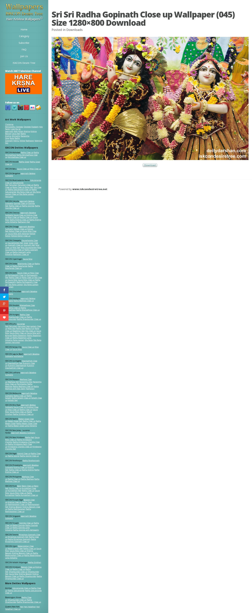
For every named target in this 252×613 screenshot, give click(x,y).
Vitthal (22, 140)
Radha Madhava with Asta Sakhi (22, 387)
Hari (21, 606)
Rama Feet (29, 187)
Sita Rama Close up (24, 192)
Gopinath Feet (29, 245)
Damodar (19, 127)
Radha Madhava (27, 479)
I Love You (14, 129)
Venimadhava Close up (17, 157)
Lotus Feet (16, 133)
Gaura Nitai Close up (26, 280)
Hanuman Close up (25, 185)
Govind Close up (23, 453)
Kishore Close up (20, 229)
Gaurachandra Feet (15, 243)
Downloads (74, 30)
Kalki (16, 131)
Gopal (26, 243)
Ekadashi (35, 127)
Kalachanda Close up (26, 263)
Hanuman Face (24, 326)
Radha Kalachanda (20, 266)
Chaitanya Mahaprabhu (10, 125)
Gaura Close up (23, 169)
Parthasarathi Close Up (17, 275)
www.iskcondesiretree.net (89, 189)
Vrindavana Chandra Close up (20, 446)
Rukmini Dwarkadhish (17, 365)
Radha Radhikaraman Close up (18, 510)
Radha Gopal (24, 162)
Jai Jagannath (13, 130)
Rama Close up (18, 187)
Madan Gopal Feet (15, 421)
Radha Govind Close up (29, 456)
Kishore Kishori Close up (20, 236)
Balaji (19, 486)
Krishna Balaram (15, 507)
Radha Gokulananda (16, 590)
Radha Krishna (28, 470)
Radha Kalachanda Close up (19, 267)
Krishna (27, 131)
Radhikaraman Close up (17, 504)
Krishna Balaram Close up (22, 553)
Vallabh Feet (13, 400)
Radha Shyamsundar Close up (29, 319)
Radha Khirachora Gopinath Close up (20, 540)
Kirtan (20, 131)
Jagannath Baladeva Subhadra (20, 373)
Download (150, 165)
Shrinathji (16, 136)
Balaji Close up (28, 486)
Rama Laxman (18, 340)
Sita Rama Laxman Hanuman (19, 195)
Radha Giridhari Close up (23, 414)
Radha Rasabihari (20, 335)
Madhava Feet (13, 382)
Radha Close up (27, 152)
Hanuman (13, 185)
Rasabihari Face (19, 331)
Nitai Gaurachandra (29, 247)
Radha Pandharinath (31, 460)
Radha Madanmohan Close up (21, 554)
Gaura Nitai (27, 259)
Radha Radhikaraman (16, 509)
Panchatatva (18, 356)
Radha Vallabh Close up (21, 398)
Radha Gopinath (12, 139)
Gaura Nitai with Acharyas (18, 233)
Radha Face (20, 328)
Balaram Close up (28, 567)
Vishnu (16, 140)
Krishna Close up (20, 467)
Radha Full (30, 328)
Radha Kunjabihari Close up (26, 495)
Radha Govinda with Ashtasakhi (26, 530)
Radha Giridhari (34, 562)
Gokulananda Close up (21, 588)
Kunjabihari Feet (14, 490)
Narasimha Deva (25, 382)
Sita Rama (29, 340)
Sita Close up (30, 331)
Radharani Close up (21, 254)
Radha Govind (13, 456)
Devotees (27, 127)
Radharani (30, 140)
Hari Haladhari (30, 606)
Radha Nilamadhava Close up (28, 310)
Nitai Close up (35, 169)
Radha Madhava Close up (24, 300)
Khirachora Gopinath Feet (18, 537)
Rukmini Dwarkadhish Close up (19, 366)
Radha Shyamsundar (27, 576)
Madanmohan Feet (15, 548)
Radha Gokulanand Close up (19, 189)
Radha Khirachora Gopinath (19, 539)
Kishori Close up (15, 231)
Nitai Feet (16, 247)
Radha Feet (29, 437)
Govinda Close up (21, 203)
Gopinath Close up (15, 245)
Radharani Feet (24, 222)
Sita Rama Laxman (15, 284)
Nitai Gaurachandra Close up (23, 248)
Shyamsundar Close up (17, 317)
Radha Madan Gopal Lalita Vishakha (22, 426)
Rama (12, 138)
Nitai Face (12, 328)
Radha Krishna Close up (19, 220)
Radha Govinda (28, 206)
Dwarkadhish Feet (15, 363)
